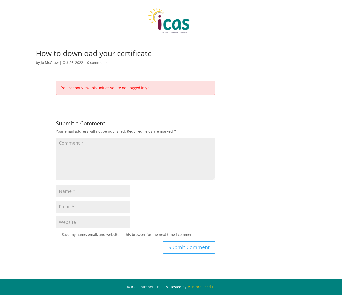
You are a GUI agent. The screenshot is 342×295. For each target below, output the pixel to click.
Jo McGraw (50, 62)
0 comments (97, 62)
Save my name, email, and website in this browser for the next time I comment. (128, 234)
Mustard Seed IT (201, 286)
